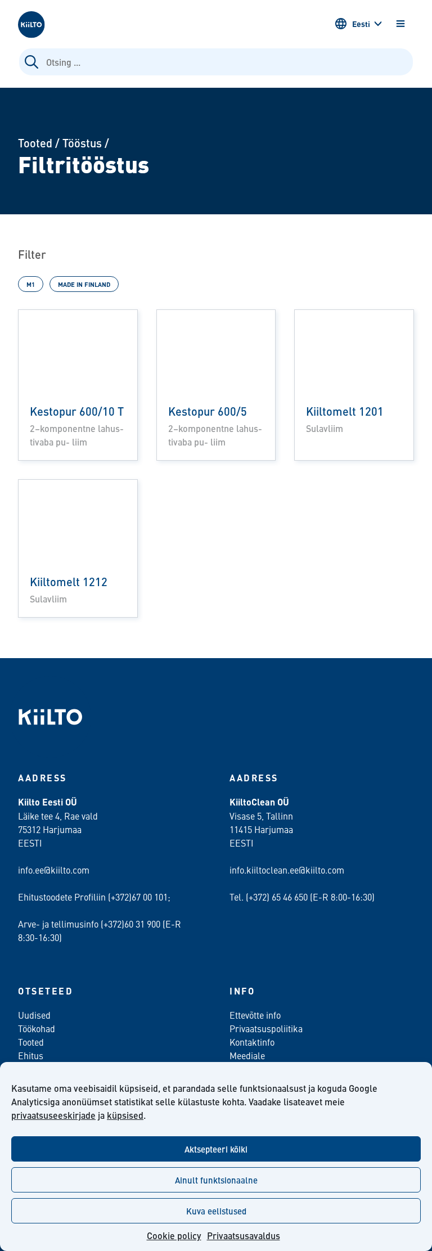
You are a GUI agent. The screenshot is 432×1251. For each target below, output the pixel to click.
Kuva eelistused (216, 1211)
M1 (30, 284)
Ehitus (30, 1055)
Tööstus (82, 142)
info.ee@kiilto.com (53, 869)
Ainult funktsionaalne (216, 1180)
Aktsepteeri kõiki (216, 1149)
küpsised (125, 1115)
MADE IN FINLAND (84, 284)
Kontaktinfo (252, 1042)
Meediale (247, 1055)
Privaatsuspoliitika (266, 1028)
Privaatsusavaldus (243, 1235)
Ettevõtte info (255, 1015)
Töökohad (36, 1028)
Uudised (34, 1015)
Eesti (361, 23)
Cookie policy (174, 1235)
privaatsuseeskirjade (53, 1115)
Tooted (35, 142)
